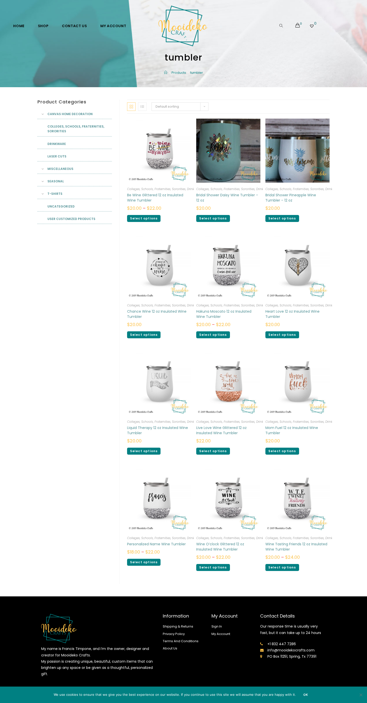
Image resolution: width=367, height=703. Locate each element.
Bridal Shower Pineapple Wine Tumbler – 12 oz (290, 198)
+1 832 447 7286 (281, 643)
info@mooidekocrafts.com (291, 650)
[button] (311, 103)
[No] (360, 694)
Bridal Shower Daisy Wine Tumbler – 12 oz (227, 198)
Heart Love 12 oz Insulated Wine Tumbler (292, 314)
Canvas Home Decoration (70, 114)
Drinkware (56, 144)
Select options (144, 218)
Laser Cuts (56, 156)
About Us (170, 648)
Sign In (216, 626)
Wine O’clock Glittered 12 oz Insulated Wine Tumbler (220, 547)
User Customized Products (71, 219)
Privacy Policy (174, 634)
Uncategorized (61, 206)
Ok (305, 695)
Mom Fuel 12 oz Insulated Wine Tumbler (291, 430)
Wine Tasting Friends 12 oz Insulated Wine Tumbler (296, 547)
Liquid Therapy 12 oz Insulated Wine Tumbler (157, 430)
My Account (220, 634)
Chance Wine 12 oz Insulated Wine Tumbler (156, 314)
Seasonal (55, 181)
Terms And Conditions (180, 641)
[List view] (142, 106)
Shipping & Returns (178, 626)
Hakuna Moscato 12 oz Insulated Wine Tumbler (223, 314)
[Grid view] (131, 106)
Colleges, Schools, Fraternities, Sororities (156, 189)
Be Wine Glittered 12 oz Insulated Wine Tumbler (155, 198)
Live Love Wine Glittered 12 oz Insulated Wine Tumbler (221, 430)
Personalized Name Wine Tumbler (156, 544)
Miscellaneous (60, 169)
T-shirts (54, 194)
